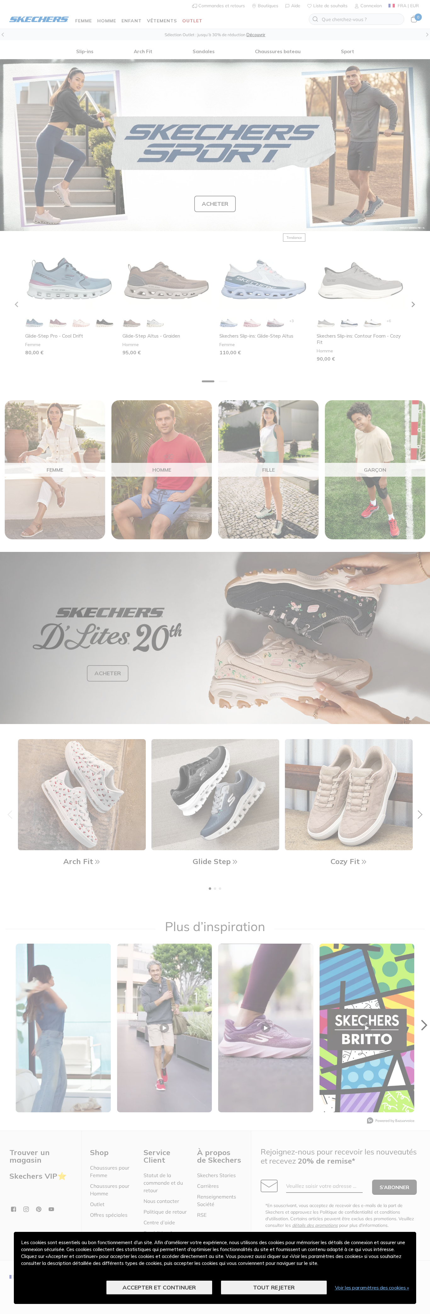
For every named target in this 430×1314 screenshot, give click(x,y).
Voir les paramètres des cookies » (372, 1287)
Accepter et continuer (159, 1287)
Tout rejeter (274, 1287)
